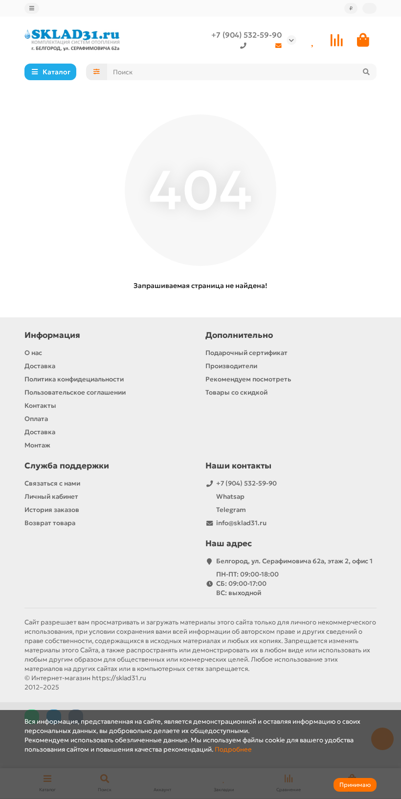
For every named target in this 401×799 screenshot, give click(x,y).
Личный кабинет (51, 496)
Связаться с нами (52, 483)
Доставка (39, 366)
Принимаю (355, 784)
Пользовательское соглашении (75, 392)
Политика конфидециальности (74, 379)
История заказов (51, 510)
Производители (231, 366)
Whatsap (230, 496)
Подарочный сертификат (246, 353)
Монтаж (37, 445)
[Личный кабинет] (369, 8)
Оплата (36, 419)
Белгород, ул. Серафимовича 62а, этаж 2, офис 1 (294, 561)
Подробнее (233, 749)
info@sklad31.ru (241, 523)
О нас (33, 353)
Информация (52, 335)
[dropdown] (31, 8)
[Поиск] (366, 72)
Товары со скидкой (236, 392)
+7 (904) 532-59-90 (246, 35)
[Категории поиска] (96, 72)
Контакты (40, 405)
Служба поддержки (66, 466)
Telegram (231, 510)
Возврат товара (49, 523)
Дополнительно (239, 335)
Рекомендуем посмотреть (248, 379)
